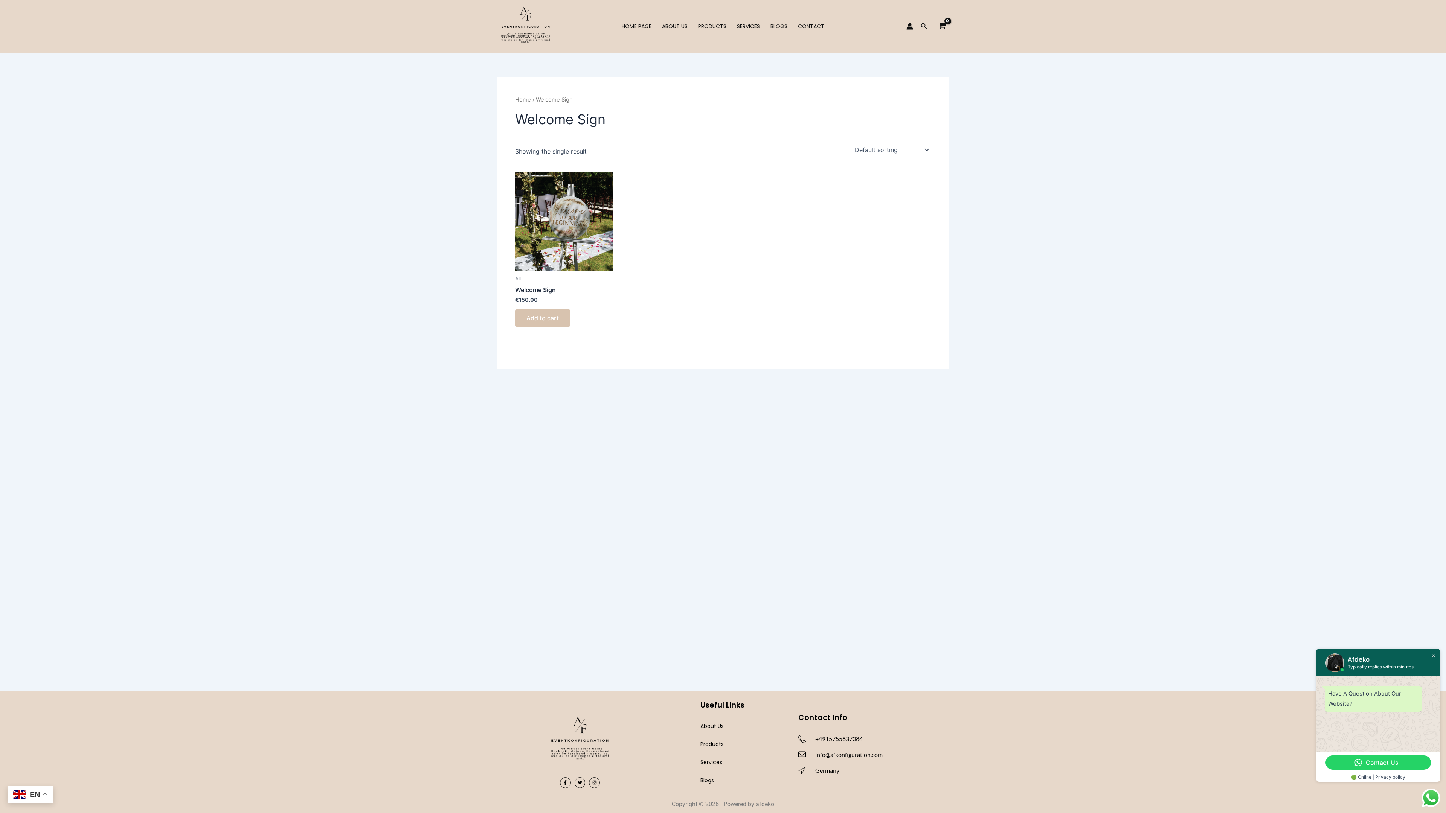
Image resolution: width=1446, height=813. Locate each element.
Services (748, 26)
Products (712, 26)
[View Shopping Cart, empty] (942, 26)
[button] (924, 26)
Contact (811, 26)
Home (523, 99)
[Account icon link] (909, 26)
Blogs (778, 26)
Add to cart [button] (542, 318)
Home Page (636, 26)
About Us (675, 26)
